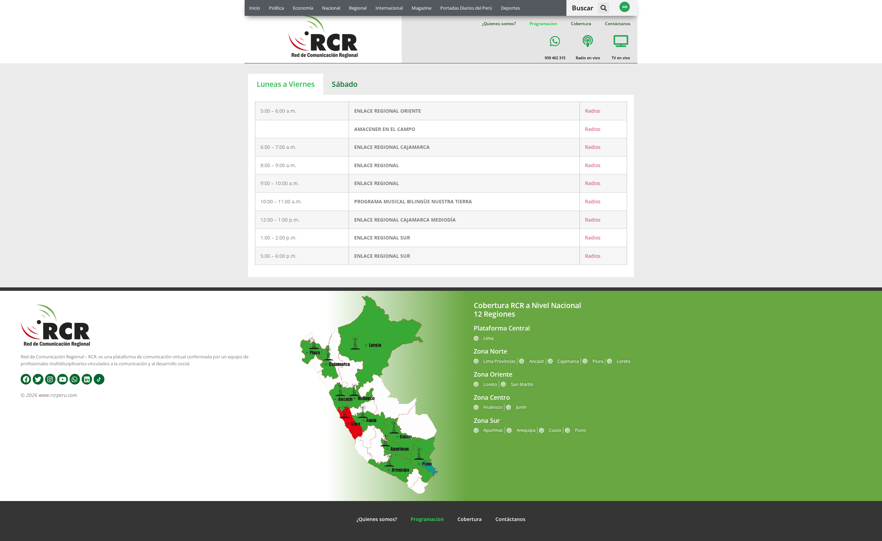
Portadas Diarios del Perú (466, 8)
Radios (593, 111)
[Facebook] (26, 379)
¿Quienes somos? (499, 24)
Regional (358, 8)
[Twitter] (38, 379)
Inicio (254, 8)
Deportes (510, 8)
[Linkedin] (87, 379)
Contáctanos (617, 24)
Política (276, 8)
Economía (303, 8)
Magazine (421, 8)
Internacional (389, 8)
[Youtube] (62, 379)
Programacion (543, 24)
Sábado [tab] (345, 84)
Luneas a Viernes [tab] (286, 84)
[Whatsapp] (75, 379)
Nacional (331, 8)
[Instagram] (50, 379)
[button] (603, 8)
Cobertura (581, 24)
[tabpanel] (441, 186)
